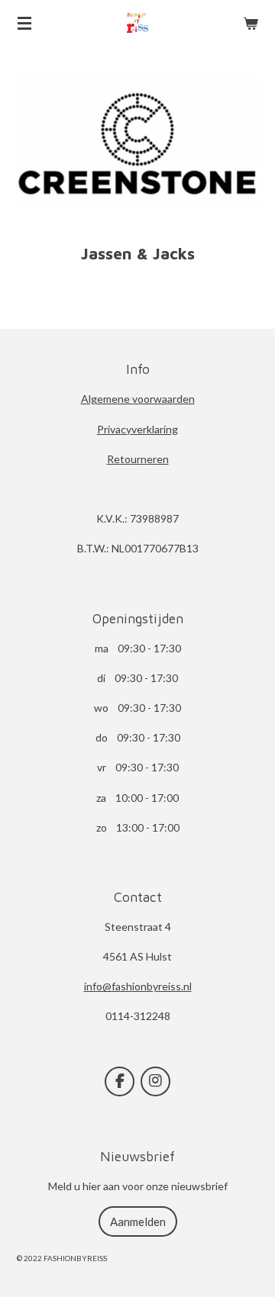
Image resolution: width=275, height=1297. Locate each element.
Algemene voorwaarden (138, 398)
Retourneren (138, 458)
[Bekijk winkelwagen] (250, 23)
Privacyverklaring (137, 429)
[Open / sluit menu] (24, 23)
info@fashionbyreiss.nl (138, 986)
